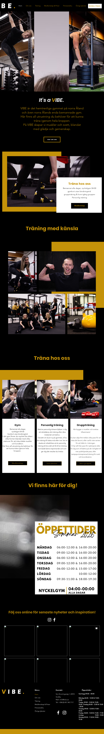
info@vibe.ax (64, 700)
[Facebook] (58, 712)
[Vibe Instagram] (49, 619)
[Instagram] (64, 712)
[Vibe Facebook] (54, 619)
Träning (37, 701)
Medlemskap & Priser (41, 704)
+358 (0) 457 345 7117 (66, 702)
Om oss (37, 698)
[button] (37, 5)
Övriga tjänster (40, 711)
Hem (36, 694)
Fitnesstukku (39, 708)
